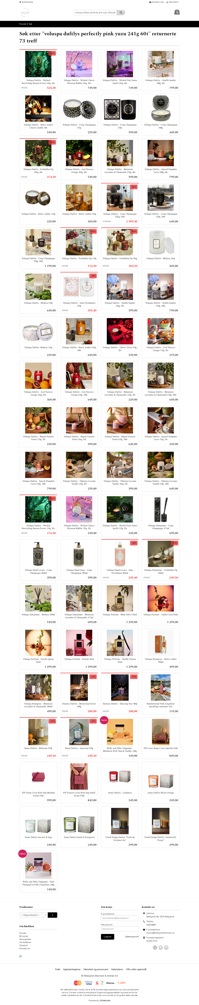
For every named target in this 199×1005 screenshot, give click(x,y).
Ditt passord (106, 924)
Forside (22, 24)
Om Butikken (25, 942)
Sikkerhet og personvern (95, 969)
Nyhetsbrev (117, 969)
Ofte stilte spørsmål (136, 969)
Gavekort (23, 945)
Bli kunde (23, 936)
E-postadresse (108, 913)
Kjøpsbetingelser (72, 969)
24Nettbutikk (105, 1000)
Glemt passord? (132, 936)
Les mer (134, 995)
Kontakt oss (24, 948)
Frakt (57, 969)
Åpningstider (25, 939)
